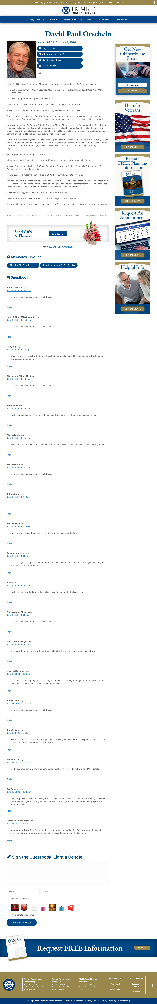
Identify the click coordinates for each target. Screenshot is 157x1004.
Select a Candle (19, 899)
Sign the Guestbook (51, 60)
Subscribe (132, 91)
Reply (9, 307)
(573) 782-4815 (58, 989)
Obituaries (122, 20)
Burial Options (115, 989)
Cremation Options (136, 985)
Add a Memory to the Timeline (56, 54)
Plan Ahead (115, 984)
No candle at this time (24, 915)
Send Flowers (49, 66)
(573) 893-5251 (30, 989)
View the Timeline (22, 265)
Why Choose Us (115, 979)
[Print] (39, 73)
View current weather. (59, 246)
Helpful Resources (136, 979)
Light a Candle (50, 48)
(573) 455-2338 (84, 989)
